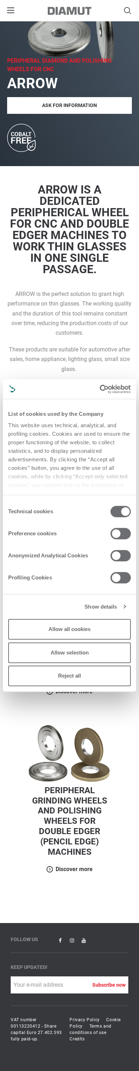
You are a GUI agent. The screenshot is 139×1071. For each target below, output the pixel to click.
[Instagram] (73, 940)
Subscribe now (108, 985)
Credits (77, 1038)
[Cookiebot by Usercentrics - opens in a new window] (100, 389)
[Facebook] (61, 940)
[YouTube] (83, 940)
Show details (100, 607)
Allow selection (70, 653)
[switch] (120, 533)
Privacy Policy (84, 1019)
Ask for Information (69, 105)
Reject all (69, 676)
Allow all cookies (69, 629)
